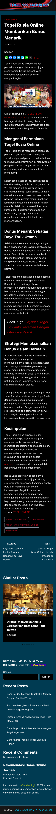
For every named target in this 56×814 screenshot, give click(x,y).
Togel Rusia (11, 531)
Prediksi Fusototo (12, 778)
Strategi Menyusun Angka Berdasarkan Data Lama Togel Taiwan (26, 625)
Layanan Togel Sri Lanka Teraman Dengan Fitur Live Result (28, 327)
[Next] (48, 613)
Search (7, 672)
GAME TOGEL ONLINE (16, 519)
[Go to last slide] (7, 613)
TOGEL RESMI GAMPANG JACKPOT (22, 525)
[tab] (22, 644)
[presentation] (28, 600)
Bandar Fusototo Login (15, 774)
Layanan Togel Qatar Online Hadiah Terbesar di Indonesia (41, 552)
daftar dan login (27, 785)
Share (36, 58)
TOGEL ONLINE (10, 20)
